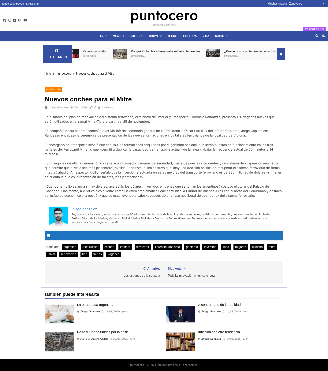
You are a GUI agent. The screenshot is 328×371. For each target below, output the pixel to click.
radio (219, 36)
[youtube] (25, 20)
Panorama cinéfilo (83, 51)
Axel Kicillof (90, 247)
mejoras (240, 247)
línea (225, 247)
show (153, 36)
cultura (190, 36)
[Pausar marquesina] (281, 54)
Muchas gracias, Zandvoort (285, 3)
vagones (113, 254)
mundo (118, 36)
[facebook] (4, 20)
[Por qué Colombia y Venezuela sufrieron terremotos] (108, 54)
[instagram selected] (9, 20)
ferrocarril (142, 247)
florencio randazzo (167, 247)
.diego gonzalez (58, 107)
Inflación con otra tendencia (219, 332)
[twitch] (19, 20)
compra (125, 247)
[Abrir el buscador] (317, 35)
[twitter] (14, 20)
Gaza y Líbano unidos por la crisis (103, 332)
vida (206, 36)
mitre (272, 247)
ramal (51, 254)
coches (109, 247)
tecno (172, 36)
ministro (257, 247)
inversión (210, 247)
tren (84, 254)
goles (134, 36)
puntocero (164, 15)
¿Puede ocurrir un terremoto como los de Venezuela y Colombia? (256, 51)
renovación (68, 254)
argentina (70, 247)
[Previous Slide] (317, 3)
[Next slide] (323, 3)
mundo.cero (53, 89)
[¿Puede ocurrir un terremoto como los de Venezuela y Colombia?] (201, 53)
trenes (97, 254)
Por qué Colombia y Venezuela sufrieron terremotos (153, 51)
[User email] (48, 236)
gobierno (192, 247)
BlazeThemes (189, 364)
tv (101, 36)
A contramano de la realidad (219, 305)
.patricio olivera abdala (94, 339)
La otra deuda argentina (95, 305)
